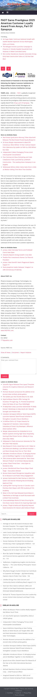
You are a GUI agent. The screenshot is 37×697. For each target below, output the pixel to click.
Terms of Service (19, 695)
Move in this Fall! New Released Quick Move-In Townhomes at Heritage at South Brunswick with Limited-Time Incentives (19, 495)
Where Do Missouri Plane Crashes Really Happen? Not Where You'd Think (19, 611)
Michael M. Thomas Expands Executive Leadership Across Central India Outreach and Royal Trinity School (19, 597)
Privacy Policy (27, 693)
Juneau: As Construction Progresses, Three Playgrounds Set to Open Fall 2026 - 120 (17, 548)
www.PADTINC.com (7, 330)
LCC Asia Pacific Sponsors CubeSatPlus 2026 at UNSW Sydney (18, 617)
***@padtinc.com (7, 340)
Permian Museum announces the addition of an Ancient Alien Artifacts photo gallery (19, 640)
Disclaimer (15, 352)
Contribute (10, 693)
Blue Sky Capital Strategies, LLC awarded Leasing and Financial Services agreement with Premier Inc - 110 (19, 556)
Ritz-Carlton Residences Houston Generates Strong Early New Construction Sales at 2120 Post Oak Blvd (19, 56)
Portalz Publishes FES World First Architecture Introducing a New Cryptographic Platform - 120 (19, 542)
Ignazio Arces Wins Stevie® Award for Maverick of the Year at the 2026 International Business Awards (19, 663)
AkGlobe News (18, 4)
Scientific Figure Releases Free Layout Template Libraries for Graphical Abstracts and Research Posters (18, 386)
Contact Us (18, 693)
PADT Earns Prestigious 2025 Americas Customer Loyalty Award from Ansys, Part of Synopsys (18, 25)
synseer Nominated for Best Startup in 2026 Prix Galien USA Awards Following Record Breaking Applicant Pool (19, 480)
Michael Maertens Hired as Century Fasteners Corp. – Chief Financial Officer (18, 670)
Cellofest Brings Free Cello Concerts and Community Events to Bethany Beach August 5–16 (19, 581)
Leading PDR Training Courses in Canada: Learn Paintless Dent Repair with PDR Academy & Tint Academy (18, 488)
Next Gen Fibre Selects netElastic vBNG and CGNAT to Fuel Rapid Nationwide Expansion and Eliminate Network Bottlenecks (19, 588)
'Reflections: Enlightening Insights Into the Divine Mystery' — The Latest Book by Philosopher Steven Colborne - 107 (19, 564)
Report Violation (26, 352)
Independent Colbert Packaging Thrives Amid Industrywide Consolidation (18, 623)
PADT (19, 93)
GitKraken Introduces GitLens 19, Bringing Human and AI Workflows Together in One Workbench (19, 655)
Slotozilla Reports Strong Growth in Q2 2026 (17, 255)
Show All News (5, 352)
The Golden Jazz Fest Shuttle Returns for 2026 (18, 397)
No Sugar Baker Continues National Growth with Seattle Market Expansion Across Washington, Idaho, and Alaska (19, 41)
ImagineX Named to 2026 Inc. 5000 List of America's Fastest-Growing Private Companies (18, 676)
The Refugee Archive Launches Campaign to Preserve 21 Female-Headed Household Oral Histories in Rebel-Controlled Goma (17, 49)
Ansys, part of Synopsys (21, 103)
